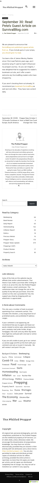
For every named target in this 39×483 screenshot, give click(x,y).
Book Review (7, 220)
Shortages (26, 390)
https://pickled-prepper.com (12, 451)
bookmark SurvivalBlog (24, 86)
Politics (6, 233)
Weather (27, 401)
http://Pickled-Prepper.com (19, 147)
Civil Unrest (18, 357)
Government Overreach (8, 368)
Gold (29, 364)
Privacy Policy (9, 474)
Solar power (18, 393)
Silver (4, 394)
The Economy (10, 397)
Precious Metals (9, 236)
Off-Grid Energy (8, 379)
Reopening (5, 390)
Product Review (9, 249)
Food (13, 364)
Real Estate (27, 386)
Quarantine (19, 386)
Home (4, 15)
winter (4, 404)
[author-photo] (19, 141)
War (15, 401)
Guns (19, 368)
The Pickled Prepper (10, 33)
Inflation (6, 375)
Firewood (5, 364)
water (20, 401)
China (11, 357)
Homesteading (8, 227)
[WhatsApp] (19, 38)
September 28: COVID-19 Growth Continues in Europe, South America (10, 120)
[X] (9, 38)
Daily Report (7, 224)
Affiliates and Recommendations (16, 477)
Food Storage (22, 365)
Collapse (26, 357)
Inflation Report (9, 230)
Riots (11, 390)
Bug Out (4, 357)
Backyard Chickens (9, 353)
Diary (22, 361)
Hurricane (23, 372)
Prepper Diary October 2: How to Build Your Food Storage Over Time (28, 120)
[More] (24, 38)
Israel (18, 375)
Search (4, 200)
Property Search (9, 252)
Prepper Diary (8, 240)
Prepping (10, 15)
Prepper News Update (11, 243)
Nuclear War (26, 375)
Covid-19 (7, 360)
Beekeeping (7, 217)
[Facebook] (4, 38)
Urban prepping (6, 401)
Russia (17, 390)
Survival (28, 393)
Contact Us (29, 474)
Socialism (10, 394)
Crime (16, 361)
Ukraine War (24, 397)
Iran (14, 376)
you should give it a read (11, 53)
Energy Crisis (30, 361)
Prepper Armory (7, 383)
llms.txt (30, 477)
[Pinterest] (14, 38)
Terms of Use (19, 474)
